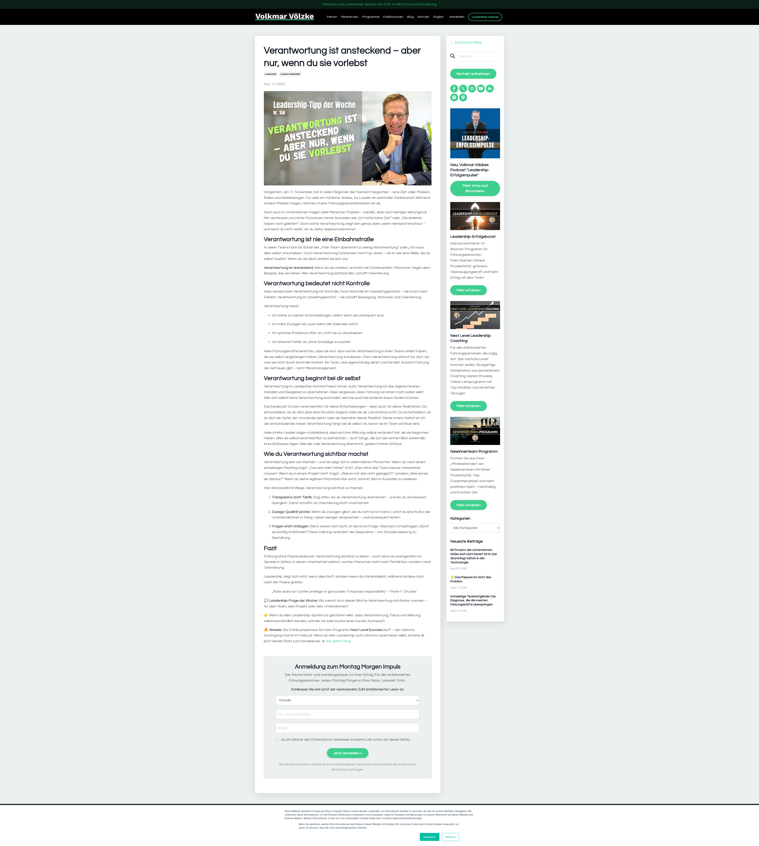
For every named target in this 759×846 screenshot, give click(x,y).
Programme (370, 16)
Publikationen (393, 16)
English (438, 16)
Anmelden (456, 16)
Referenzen (349, 16)
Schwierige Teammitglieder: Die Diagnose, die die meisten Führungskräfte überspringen (473, 600)
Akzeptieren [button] (429, 836)
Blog (410, 16)
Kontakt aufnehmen (473, 74)
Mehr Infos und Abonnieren (475, 188)
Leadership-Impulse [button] (485, 16)
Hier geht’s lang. (338, 641)
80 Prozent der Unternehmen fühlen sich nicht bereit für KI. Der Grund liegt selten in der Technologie (473, 556)
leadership (270, 74)
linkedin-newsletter (290, 74)
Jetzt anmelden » (347, 753)
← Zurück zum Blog (465, 42)
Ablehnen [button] (450, 836)
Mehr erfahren (469, 290)
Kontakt (424, 16)
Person (332, 16)
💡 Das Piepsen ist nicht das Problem (470, 579)
